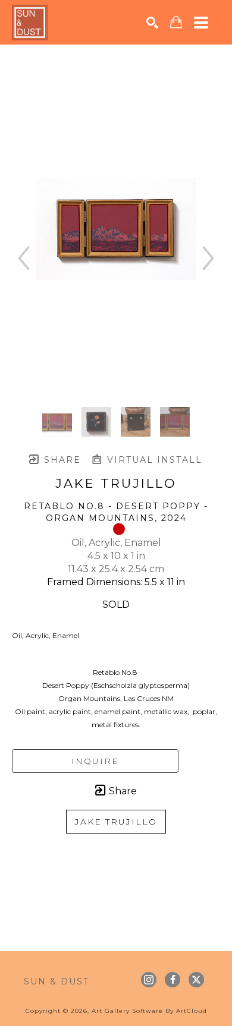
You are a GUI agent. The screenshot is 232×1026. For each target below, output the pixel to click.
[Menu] (201, 23)
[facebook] (172, 979)
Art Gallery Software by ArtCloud (149, 1011)
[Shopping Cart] (176, 22)
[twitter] (196, 979)
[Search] (152, 23)
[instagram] (148, 979)
